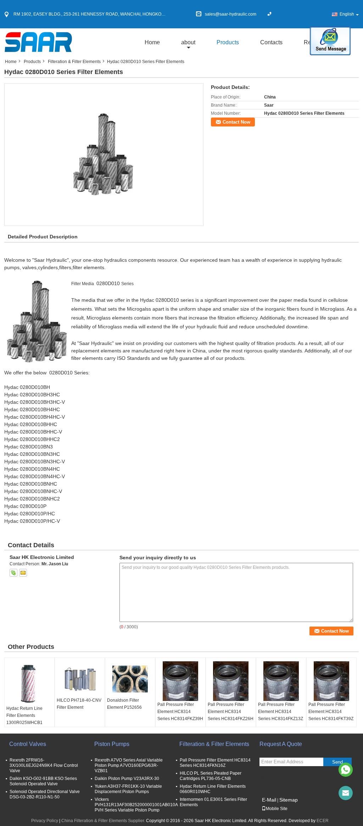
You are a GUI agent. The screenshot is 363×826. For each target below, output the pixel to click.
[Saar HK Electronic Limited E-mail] (23, 573)
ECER (323, 820)
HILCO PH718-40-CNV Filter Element (79, 704)
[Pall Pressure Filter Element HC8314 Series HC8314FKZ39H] (180, 681)
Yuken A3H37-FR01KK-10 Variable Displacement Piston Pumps (128, 789)
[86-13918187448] (345, 770)
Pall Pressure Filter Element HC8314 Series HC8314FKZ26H (230, 711)
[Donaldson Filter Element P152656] (130, 679)
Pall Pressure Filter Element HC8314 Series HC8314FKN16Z (215, 763)
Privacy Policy (44, 820)
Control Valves (27, 744)
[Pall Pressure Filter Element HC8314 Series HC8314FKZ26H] (231, 681)
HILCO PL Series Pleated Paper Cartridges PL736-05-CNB (210, 776)
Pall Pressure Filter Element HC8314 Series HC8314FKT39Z (330, 711)
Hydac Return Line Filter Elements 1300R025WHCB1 (24, 715)
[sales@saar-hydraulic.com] (345, 793)
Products (228, 42)
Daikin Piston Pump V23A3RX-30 (127, 778)
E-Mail (269, 800)
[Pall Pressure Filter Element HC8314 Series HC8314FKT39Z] (331, 681)
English (347, 14)
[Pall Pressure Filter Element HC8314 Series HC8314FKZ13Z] (281, 681)
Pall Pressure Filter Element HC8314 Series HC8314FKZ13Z (280, 711)
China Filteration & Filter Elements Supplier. (103, 820)
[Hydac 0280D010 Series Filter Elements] (104, 154)
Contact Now (236, 122)
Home (152, 42)
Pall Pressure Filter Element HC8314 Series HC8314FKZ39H (180, 711)
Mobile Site (276, 808)
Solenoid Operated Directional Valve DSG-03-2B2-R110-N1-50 (45, 794)
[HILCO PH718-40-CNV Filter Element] (80, 679)
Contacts (271, 42)
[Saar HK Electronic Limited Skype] (13, 573)
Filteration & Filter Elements (74, 61)
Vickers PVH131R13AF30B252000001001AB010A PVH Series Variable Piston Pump (136, 805)
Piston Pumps (111, 744)
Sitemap (288, 800)
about (188, 42)
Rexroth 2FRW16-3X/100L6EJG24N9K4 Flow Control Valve (44, 765)
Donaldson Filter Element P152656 (124, 704)
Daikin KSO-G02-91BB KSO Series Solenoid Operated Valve (43, 781)
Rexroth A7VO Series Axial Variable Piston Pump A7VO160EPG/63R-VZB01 (129, 765)
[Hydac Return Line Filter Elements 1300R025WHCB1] (29, 683)
